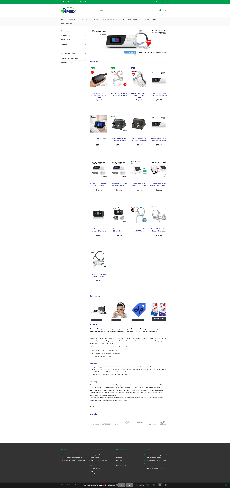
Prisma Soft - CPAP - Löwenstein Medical (119, 139)
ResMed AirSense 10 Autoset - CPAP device (99, 230)
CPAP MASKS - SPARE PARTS (110, 19)
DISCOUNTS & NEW (67, 62)
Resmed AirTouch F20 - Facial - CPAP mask (159, 230)
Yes (121, 485)
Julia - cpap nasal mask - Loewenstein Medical (119, 94)
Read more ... (94, 407)
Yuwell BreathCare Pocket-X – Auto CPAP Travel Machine (99, 94)
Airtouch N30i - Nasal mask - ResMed (138, 94)
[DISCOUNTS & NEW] (139, 309)
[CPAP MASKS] (118, 309)
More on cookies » (140, 485)
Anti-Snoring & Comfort (129, 19)
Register (118, 455)
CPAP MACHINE (65, 35)
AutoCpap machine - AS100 (99, 139)
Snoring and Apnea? (94, 468)
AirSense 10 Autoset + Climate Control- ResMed (118, 230)
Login (165, 2)
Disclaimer (92, 471)
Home (62, 19)
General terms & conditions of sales (98, 460)
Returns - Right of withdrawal (96, 455)
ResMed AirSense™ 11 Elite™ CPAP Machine (158, 139)
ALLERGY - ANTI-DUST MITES (69, 58)
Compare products (121, 465)
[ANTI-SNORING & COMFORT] (159, 309)
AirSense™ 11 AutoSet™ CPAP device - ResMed (159, 94)
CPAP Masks (94, 19)
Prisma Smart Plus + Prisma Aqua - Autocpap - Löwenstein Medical (158, 185)
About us (91, 465)
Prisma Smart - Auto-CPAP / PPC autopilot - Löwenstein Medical (139, 140)
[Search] (130, 10)
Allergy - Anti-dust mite (148, 19)
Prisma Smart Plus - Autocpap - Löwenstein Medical (139, 185)
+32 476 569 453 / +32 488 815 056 (156, 460)
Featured (94, 61)
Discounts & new (66, 24)
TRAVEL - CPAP (65, 40)
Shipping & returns (94, 457)
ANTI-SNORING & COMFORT (69, 53)
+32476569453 (69, 2)
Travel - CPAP (83, 19)
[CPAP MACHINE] (98, 309)
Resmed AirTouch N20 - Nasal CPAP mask (139, 230)
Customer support (93, 463)
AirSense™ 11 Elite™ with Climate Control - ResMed (98, 185)
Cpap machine (71, 19)
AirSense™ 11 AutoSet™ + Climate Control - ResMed (119, 185)
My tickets (119, 460)
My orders (119, 457)
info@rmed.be (150, 463)
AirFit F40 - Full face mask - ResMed (99, 275)
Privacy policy (92, 474)
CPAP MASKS (64, 44)
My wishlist (119, 463)
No (129, 485)
